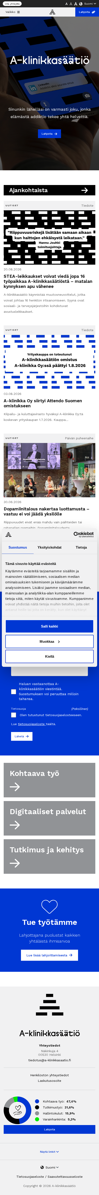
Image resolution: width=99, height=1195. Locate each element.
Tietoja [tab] (81, 547)
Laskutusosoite (49, 1080)
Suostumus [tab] (18, 547)
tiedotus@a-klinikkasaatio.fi (49, 1060)
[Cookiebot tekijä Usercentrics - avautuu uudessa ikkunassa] (73, 535)
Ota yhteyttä (12, 3)
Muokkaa (47, 641)
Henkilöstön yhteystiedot (49, 1075)
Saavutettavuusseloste (65, 1176)
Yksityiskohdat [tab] (49, 547)
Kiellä (49, 656)
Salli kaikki (49, 626)
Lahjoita (84, 12)
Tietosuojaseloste (30, 1176)
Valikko (10, 12)
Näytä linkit (48, 1151)
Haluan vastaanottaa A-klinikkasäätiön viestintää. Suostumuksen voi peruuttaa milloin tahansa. (49, 691)
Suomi (88, 3)
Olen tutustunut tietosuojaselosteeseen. (51, 715)
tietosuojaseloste (32, 724)
